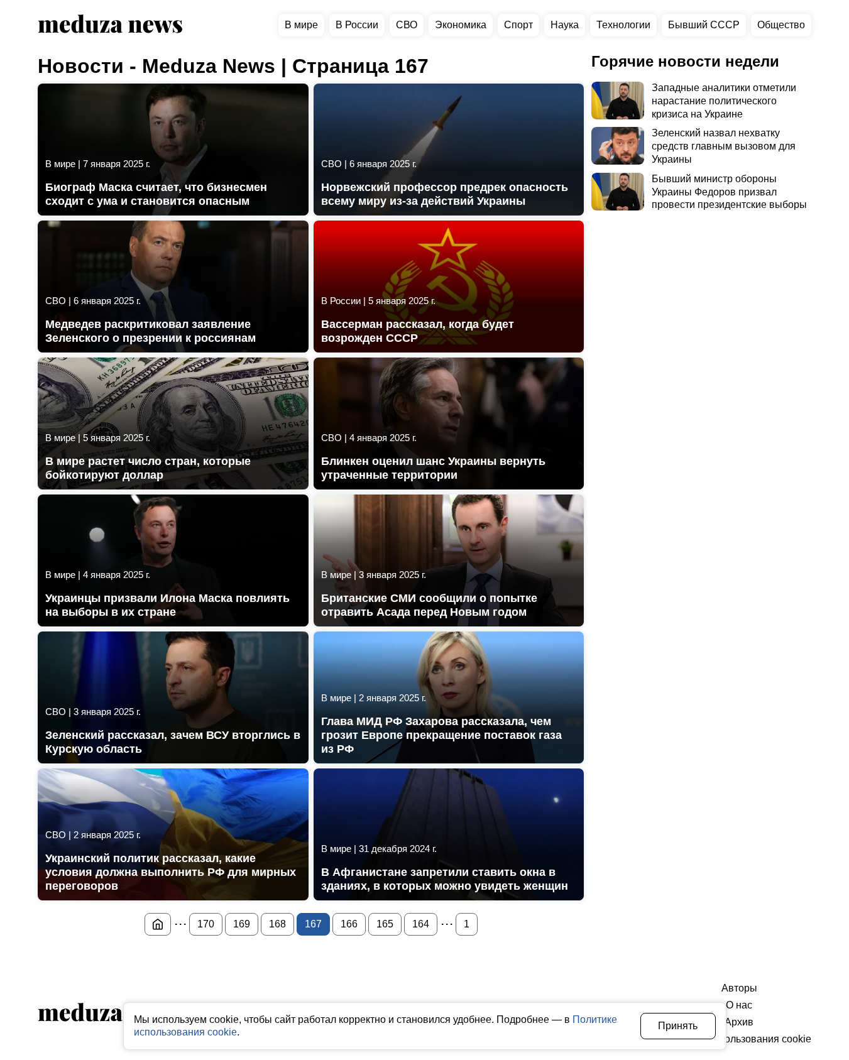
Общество (781, 24)
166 (349, 924)
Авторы (739, 988)
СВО (406, 24)
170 (205, 924)
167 (313, 924)
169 (241, 924)
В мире (301, 24)
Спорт (518, 24)
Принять (678, 1025)
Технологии (623, 24)
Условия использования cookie (739, 1039)
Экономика (460, 24)
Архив (739, 1022)
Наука (564, 24)
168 (277, 924)
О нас (739, 1005)
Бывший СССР (704, 24)
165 (384, 924)
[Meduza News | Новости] (158, 924)
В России (357, 24)
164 (420, 924)
